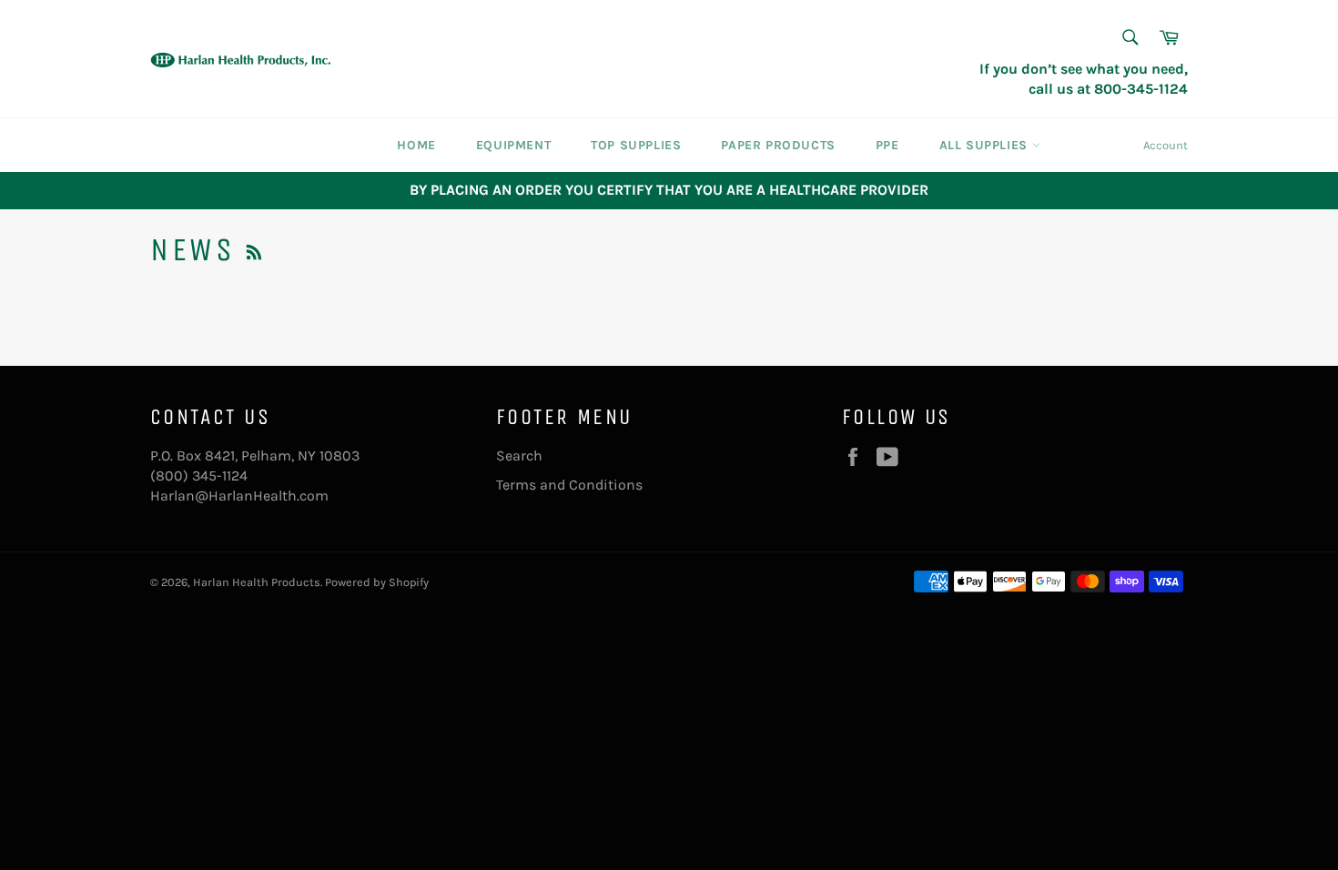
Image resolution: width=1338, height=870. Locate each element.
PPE (887, 145)
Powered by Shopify (377, 582)
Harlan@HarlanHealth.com (239, 495)
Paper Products (778, 145)
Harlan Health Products (256, 582)
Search (519, 455)
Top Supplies (636, 145)
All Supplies (985, 145)
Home (416, 145)
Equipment (513, 145)
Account (1165, 145)
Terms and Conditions (569, 484)
